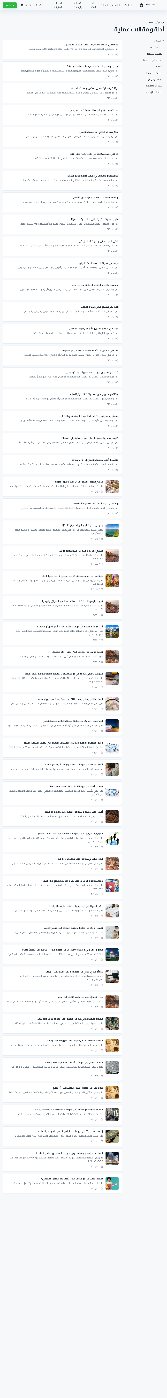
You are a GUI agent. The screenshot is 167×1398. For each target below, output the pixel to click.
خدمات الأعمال (155, 47)
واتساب (8, 5)
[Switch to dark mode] (31, 5)
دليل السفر (93, 5)
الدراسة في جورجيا (154, 73)
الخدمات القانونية (58, 5)
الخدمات (158, 67)
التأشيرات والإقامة (78, 5)
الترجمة (39, 5)
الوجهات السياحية (154, 54)
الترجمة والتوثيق (155, 79)
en (22, 5)
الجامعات (116, 5)
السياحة (104, 5)
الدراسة (128, 5)
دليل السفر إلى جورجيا (152, 60)
